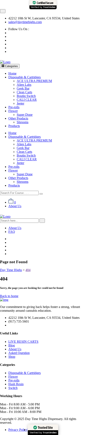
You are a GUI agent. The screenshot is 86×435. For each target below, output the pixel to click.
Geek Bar (23, 88)
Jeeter (20, 103)
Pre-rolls (13, 107)
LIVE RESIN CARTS (23, 341)
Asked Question (19, 353)
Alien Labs (24, 84)
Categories (11, 66)
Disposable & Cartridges (24, 77)
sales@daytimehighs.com (25, 22)
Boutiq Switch (26, 96)
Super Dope (25, 114)
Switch (13, 388)
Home (12, 73)
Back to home (9, 296)
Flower (13, 111)
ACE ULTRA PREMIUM (34, 81)
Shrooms (22, 122)
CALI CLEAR (27, 99)
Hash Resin (16, 384)
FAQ (11, 231)
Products (14, 126)
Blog (11, 345)
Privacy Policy (18, 429)
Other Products (18, 118)
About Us (14, 206)
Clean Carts (24, 92)
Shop (11, 356)
